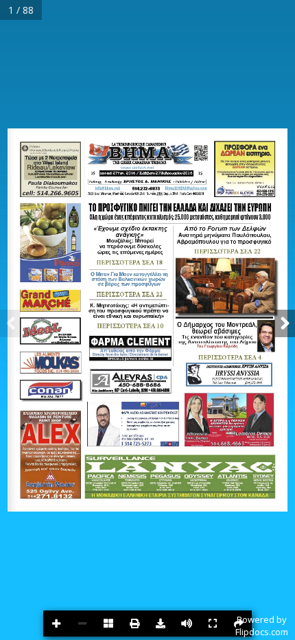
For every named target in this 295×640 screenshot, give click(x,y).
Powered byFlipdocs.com (261, 625)
